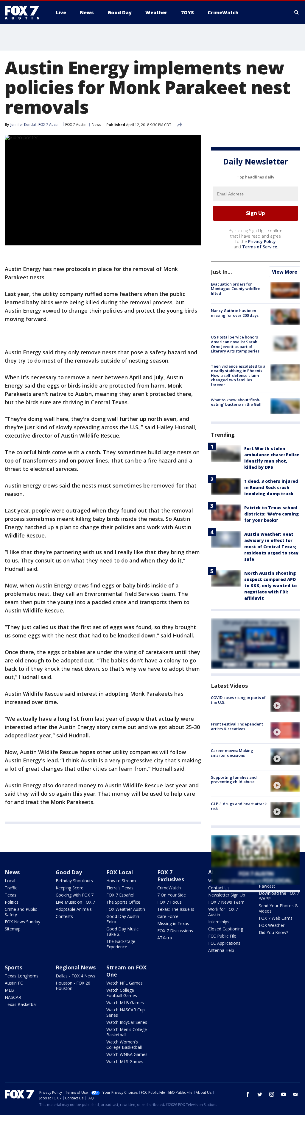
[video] (285, 703)
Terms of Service (259, 247)
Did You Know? (273, 932)
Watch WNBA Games (126, 1054)
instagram (271, 1094)
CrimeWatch (169, 888)
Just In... (221, 271)
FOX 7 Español (120, 895)
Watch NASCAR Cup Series (125, 1012)
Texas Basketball (21, 1004)
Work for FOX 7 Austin (223, 911)
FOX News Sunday (22, 921)
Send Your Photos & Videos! (278, 908)
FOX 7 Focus (169, 902)
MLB (9, 990)
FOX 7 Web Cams (275, 918)
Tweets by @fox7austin (237, 899)
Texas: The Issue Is (175, 909)
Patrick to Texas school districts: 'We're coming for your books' (271, 514)
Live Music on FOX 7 (75, 902)
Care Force (167, 916)
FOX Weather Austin (125, 909)
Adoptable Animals (74, 909)
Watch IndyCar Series (126, 1022)
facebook (248, 1094)
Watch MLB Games (125, 1002)
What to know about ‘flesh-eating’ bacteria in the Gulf (236, 402)
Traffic (11, 888)
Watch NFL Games (124, 983)
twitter (259, 1094)
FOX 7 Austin (75, 124)
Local (10, 880)
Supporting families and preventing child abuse (234, 780)
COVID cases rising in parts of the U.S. (238, 700)
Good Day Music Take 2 (122, 931)
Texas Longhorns (21, 976)
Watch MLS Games (124, 1061)
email (295, 1094)
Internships (218, 921)
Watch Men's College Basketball (126, 1032)
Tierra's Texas (119, 888)
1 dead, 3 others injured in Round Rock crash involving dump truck (271, 487)
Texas (10, 895)
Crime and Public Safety (21, 911)
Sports (13, 967)
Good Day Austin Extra (122, 918)
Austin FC (14, 983)
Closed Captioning (225, 929)
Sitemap (13, 929)
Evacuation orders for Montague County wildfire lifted (235, 288)
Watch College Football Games (121, 992)
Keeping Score (69, 888)
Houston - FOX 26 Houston (73, 985)
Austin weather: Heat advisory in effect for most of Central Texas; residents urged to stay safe (271, 546)
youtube (283, 1094)
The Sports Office (123, 902)
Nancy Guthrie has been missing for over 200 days (235, 313)
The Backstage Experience (120, 943)
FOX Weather (271, 925)
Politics (11, 902)
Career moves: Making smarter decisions (232, 753)
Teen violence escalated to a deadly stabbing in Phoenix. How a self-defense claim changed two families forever (238, 375)
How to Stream (121, 880)
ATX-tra (164, 938)
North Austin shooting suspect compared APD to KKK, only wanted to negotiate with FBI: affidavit (270, 585)
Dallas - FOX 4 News (75, 976)
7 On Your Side (171, 895)
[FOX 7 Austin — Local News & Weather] (24, 12)
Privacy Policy (262, 241)
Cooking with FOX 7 (75, 895)
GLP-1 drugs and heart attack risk (239, 806)
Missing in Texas (173, 923)
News (96, 124)
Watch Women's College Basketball (124, 1044)
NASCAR (13, 997)
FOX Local (119, 872)
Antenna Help (221, 950)
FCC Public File (222, 936)
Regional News (76, 967)
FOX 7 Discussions (175, 930)
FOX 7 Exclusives (170, 876)
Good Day (69, 872)
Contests (64, 916)
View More (284, 272)
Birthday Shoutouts (74, 880)
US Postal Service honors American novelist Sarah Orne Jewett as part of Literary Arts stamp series (235, 344)
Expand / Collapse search (296, 12)
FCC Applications (224, 943)
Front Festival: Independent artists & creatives (237, 726)
